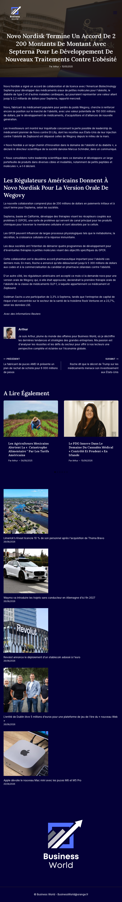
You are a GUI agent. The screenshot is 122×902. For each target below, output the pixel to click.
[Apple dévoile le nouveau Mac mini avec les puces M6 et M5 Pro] (61, 753)
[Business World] (14, 13)
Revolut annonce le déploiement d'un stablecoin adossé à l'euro (42, 657)
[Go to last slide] (8, 435)
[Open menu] (117, 13)
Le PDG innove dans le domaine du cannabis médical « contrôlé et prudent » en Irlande (91, 449)
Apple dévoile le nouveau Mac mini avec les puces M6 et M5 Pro (42, 780)
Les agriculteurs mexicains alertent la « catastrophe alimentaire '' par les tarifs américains (28, 449)
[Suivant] (114, 435)
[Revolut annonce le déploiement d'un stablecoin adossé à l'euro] (61, 630)
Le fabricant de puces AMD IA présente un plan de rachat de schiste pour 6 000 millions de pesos (31, 366)
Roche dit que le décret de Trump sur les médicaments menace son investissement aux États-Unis (93, 366)
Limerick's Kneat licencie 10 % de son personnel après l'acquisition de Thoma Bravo (54, 538)
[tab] (55, 472)
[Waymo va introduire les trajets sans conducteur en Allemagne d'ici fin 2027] (61, 571)
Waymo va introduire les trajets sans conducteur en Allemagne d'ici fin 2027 (49, 597)
